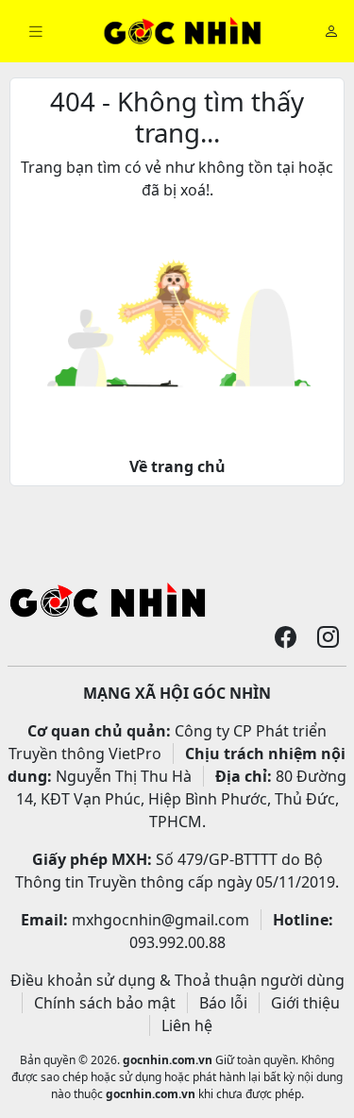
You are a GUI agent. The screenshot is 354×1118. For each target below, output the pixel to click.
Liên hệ (186, 1025)
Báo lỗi (223, 1002)
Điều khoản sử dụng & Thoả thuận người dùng (177, 980)
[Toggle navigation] (36, 31)
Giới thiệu (305, 1002)
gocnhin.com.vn (167, 1060)
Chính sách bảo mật (105, 1002)
